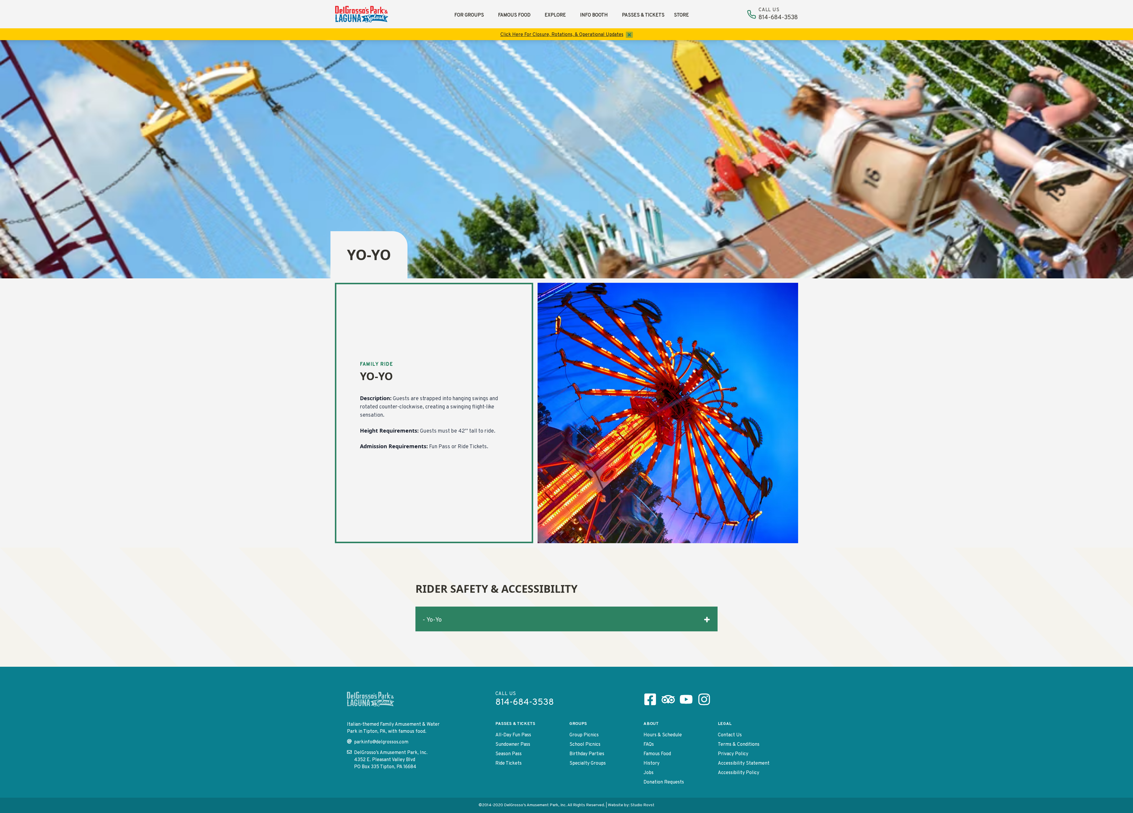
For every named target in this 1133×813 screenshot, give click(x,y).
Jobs (649, 773)
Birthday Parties (586, 754)
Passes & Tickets (643, 15)
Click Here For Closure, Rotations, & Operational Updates (561, 35)
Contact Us (730, 735)
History (651, 763)
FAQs (649, 745)
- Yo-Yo (432, 620)
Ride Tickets (508, 763)
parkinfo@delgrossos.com (381, 742)
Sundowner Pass (512, 745)
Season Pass (508, 754)
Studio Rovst (642, 805)
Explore (555, 15)
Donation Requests (664, 782)
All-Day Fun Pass (513, 735)
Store (681, 15)
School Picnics (584, 745)
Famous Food (514, 15)
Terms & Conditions (738, 745)
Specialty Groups (587, 763)
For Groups (469, 15)
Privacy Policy (733, 754)
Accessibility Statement (743, 763)
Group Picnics (584, 735)
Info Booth (594, 15)
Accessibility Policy (738, 773)
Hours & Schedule (663, 735)
